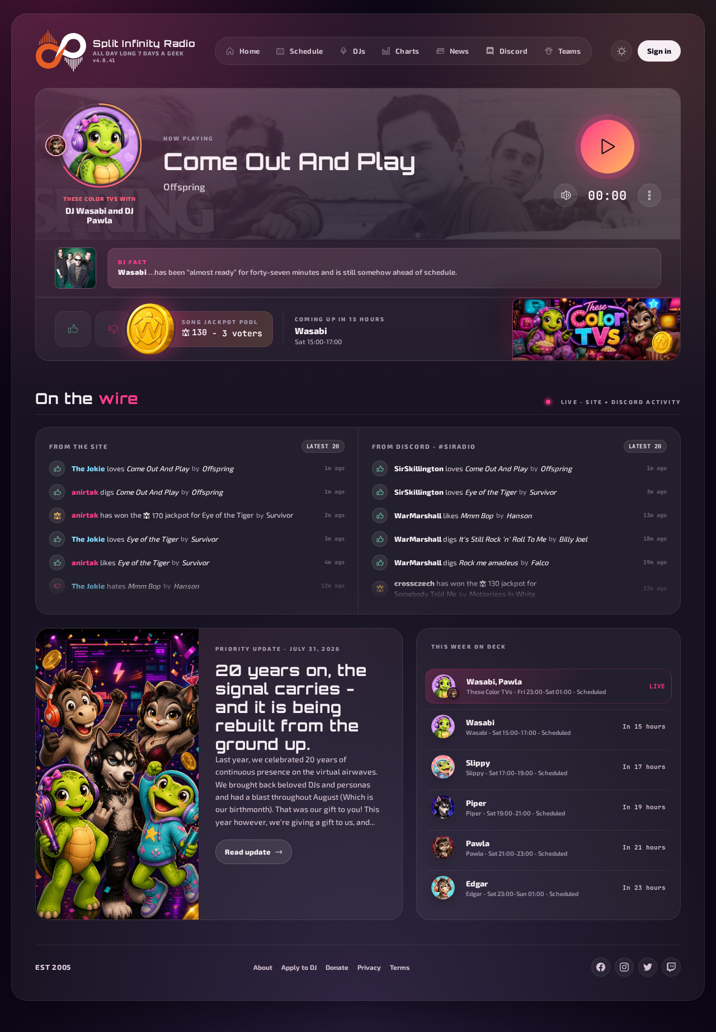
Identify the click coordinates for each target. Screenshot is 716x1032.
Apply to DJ (299, 967)
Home (249, 50)
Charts (407, 50)
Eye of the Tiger (227, 514)
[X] (647, 967)
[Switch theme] (621, 51)
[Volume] (566, 195)
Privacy (369, 967)
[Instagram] (624, 967)
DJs (359, 50)
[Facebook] (600, 967)
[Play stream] (607, 146)
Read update (248, 851)
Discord (514, 50)
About (262, 967)
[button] (358, 268)
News (459, 50)
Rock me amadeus (488, 561)
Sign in (659, 50)
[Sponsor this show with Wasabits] (662, 342)
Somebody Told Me (425, 593)
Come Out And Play (157, 467)
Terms (399, 967)
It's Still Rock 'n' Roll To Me (502, 538)
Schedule (306, 50)
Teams (569, 50)
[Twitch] (671, 967)
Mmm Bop (144, 585)
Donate (337, 967)
